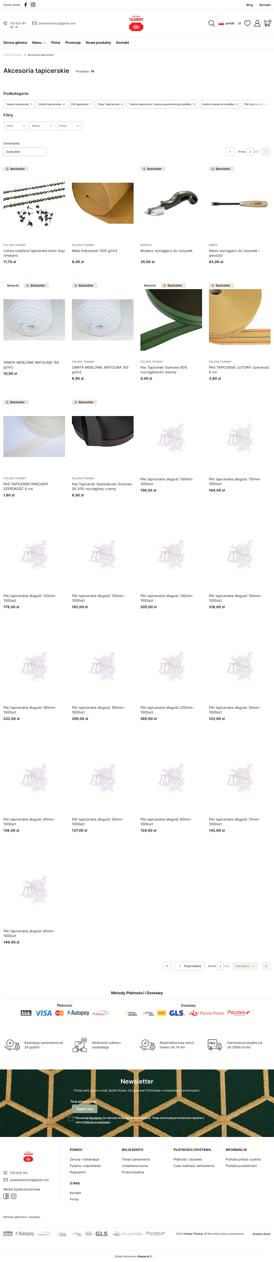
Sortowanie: (11, 143)
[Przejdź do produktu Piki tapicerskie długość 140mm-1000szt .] (171, 553)
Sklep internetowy (132, 1256)
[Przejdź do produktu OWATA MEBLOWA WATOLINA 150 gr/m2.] (34, 319)
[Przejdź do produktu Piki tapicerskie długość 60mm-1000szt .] (171, 776)
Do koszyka (29, 270)
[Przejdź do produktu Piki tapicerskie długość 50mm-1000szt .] (103, 776)
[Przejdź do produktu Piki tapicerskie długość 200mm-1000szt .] (171, 665)
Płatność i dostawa (188, 1159)
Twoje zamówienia (136, 1159)
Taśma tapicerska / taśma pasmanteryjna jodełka (162, 104)
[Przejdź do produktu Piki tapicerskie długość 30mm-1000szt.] (240, 665)
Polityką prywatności (97, 1122)
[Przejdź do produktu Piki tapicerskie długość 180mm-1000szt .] (103, 665)
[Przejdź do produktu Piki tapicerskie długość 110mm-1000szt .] (240, 436)
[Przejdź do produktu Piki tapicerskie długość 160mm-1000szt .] (34, 665)
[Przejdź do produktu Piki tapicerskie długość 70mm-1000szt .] (240, 776)
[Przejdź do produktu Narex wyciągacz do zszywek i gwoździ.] (240, 203)
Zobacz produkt (166, 386)
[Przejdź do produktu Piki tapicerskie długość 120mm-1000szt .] (34, 553)
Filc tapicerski (81, 104)
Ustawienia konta (135, 1166)
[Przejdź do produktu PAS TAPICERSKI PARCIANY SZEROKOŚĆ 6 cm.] (34, 436)
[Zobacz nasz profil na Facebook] (25, 5)
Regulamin (95, 1117)
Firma (74, 1199)
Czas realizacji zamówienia (194, 1166)
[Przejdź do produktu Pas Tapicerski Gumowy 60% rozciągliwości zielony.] (171, 319)
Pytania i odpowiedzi (85, 1166)
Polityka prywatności (241, 1166)
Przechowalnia (133, 1172)
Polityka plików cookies (243, 1159)
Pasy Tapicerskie (110, 104)
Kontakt (75, 1193)
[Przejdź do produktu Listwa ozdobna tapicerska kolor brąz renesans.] (34, 203)
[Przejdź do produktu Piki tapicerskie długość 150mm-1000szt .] (240, 553)
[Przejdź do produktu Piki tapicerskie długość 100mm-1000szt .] (171, 436)
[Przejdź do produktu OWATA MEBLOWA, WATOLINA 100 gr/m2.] (103, 319)
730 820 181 (18, 23)
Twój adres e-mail (83, 1101)
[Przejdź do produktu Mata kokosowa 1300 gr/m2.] (103, 203)
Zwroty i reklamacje (84, 1159)
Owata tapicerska (19, 104)
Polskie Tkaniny (13, 54)
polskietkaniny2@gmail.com (57, 23)
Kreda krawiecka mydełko (220, 104)
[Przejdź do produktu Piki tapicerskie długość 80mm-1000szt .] (34, 888)
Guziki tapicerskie (52, 104)
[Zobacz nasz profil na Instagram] (33, 5)
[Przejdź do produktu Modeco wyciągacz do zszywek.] (171, 203)
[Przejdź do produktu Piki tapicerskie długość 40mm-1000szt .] (34, 776)
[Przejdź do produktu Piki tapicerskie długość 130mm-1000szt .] (103, 553)
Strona (242, 151)
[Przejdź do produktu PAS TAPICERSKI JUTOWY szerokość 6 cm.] (240, 319)
